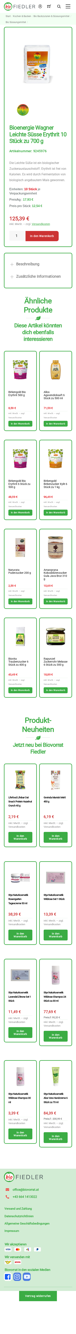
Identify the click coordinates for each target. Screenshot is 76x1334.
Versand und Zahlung (18, 1208)
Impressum (11, 1231)
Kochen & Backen (22, 16)
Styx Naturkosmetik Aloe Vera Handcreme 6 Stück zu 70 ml (56, 1098)
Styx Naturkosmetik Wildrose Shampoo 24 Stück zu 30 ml (55, 996)
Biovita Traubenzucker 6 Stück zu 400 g (18, 662)
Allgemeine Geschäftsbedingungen (26, 1223)
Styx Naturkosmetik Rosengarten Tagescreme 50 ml (18, 899)
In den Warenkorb (42, 236)
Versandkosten (41, 224)
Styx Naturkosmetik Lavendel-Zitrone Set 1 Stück (19, 996)
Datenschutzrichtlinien (19, 1216)
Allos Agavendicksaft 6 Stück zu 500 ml (54, 395)
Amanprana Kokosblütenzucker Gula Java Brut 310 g (55, 575)
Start (8, 16)
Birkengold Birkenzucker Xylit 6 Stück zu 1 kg (55, 484)
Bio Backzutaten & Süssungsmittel (51, 16)
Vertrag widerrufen (38, 1296)
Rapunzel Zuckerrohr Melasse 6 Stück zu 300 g (55, 662)
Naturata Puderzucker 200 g (19, 572)
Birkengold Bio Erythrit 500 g (17, 394)
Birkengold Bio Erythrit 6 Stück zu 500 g (19, 484)
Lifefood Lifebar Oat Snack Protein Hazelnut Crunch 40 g (20, 801)
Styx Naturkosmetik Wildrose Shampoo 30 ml (19, 1098)
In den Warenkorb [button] (20, 424)
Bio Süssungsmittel (16, 22)
